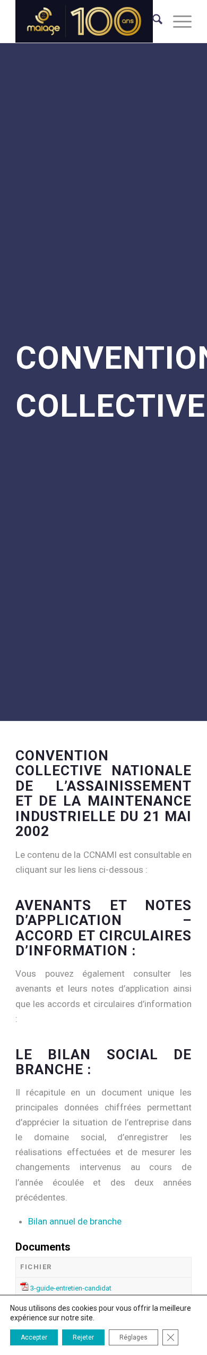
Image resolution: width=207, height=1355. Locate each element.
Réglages (133, 1337)
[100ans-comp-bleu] (85, 21)
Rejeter (83, 1337)
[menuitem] (152, 21)
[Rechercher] (152, 21)
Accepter (34, 1337)
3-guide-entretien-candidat (70, 1288)
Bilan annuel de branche (75, 1221)
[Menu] (177, 21)
